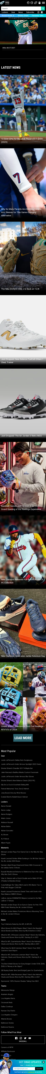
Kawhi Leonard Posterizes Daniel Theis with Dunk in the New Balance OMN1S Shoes (21, 893)
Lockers (5, 12)
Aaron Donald (6, 806)
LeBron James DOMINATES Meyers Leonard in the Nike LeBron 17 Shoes (21, 899)
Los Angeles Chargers (9, 1015)
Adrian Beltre (5, 826)
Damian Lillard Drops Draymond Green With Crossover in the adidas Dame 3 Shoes (21, 866)
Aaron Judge (5, 810)
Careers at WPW (7, 1047)
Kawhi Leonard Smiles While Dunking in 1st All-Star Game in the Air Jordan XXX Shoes (23, 859)
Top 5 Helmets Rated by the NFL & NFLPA (16, 924)
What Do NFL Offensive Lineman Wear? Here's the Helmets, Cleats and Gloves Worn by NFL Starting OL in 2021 (23, 936)
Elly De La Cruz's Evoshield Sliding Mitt (15, 785)
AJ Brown (4, 835)
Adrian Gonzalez (7, 831)
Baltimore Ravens (7, 1027)
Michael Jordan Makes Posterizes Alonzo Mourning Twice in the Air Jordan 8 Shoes (22, 912)
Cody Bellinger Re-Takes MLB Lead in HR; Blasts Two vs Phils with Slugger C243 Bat (21, 886)
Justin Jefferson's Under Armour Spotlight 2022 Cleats (21, 764)
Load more (23, 738)
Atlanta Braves (6, 1019)
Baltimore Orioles (7, 1023)
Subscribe (30, 12)
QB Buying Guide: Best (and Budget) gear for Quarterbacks (22, 970)
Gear (13, 12)
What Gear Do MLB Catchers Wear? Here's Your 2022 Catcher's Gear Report (20, 949)
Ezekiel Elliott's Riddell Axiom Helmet (14, 797)
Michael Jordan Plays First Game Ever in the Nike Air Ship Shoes (22, 853)
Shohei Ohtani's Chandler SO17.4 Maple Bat (17, 768)
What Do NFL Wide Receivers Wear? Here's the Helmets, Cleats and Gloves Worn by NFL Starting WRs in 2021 (21, 976)
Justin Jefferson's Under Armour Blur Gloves (17, 777)
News (20, 12)
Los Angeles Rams (8, 998)
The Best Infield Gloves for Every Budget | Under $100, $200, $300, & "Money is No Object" (23, 965)
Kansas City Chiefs (8, 1011)
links (29, 18)
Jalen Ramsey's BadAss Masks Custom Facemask (19, 772)
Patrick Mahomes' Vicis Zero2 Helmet (15, 789)
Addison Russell (7, 822)
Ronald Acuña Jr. (8, 16)
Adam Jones (5, 818)
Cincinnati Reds (6, 1003)
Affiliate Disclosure (8, 1051)
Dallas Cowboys (7, 1007)
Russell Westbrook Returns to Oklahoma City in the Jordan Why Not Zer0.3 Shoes (22, 873)
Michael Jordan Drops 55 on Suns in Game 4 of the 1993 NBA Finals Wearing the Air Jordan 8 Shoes (22, 906)
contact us (31, 1072)
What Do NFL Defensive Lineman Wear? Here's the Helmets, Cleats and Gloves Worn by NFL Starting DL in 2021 (21, 957)
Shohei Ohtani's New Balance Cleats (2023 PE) (18, 781)
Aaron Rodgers (6, 814)
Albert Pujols (5, 843)
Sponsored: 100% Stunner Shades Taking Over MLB (20, 981)
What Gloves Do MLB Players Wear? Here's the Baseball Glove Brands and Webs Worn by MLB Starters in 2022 (21, 929)
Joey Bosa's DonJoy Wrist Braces (13, 793)
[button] (39, 2)
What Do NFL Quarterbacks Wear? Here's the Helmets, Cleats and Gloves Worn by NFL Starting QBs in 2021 (21, 942)
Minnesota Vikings (8, 990)
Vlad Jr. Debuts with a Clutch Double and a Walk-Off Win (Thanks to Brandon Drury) (21, 879)
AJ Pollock (5, 839)
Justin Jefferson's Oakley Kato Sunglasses (16, 760)
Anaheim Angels (7, 994)
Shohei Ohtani (23, 16)
